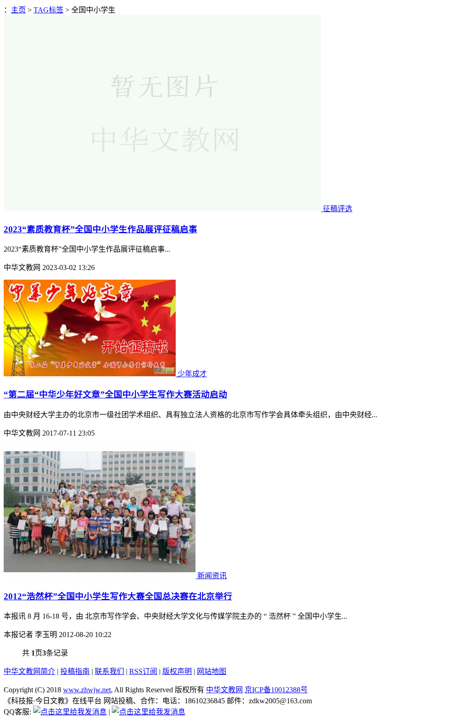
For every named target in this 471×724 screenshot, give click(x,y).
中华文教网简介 (29, 671)
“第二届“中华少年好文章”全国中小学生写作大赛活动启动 (115, 394)
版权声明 (177, 671)
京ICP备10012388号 (276, 690)
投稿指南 (75, 671)
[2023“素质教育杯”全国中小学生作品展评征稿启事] (163, 209)
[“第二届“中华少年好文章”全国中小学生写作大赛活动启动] (91, 374)
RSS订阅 (143, 671)
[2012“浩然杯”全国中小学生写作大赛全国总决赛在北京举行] (100, 576)
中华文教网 (224, 690)
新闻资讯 (212, 576)
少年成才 (192, 374)
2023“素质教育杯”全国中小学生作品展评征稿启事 (100, 229)
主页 (18, 10)
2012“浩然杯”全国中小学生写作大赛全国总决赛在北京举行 (118, 596)
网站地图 (211, 671)
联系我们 (109, 671)
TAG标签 (48, 10)
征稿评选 (337, 209)
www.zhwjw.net (87, 690)
